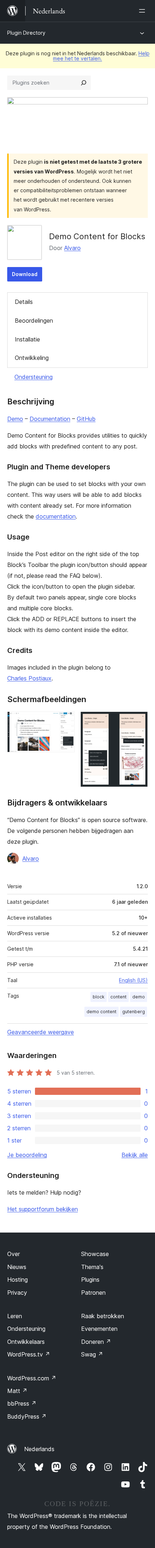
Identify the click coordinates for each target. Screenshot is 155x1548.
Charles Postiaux (29, 678)
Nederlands (39, 1449)
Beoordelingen (34, 320)
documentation (56, 516)
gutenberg (133, 1011)
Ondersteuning (33, 376)
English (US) (133, 980)
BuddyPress (26, 1416)
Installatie (27, 339)
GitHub (86, 418)
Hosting (17, 1279)
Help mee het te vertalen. (101, 55)
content (118, 996)
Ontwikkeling (32, 357)
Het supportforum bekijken (42, 1209)
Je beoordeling (27, 1154)
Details (24, 301)
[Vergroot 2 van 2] (138, 721)
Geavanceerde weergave (40, 1032)
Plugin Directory (26, 33)
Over (13, 1253)
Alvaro (72, 247)
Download (24, 274)
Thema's (92, 1266)
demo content (101, 1011)
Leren (14, 1316)
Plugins (90, 1279)
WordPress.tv (28, 1354)
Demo (15, 418)
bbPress (21, 1403)
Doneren (96, 1341)
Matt (17, 1390)
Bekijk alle (134, 1154)
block (99, 996)
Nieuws (16, 1266)
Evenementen (99, 1328)
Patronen (93, 1292)
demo (138, 996)
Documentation (50, 418)
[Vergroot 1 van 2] (64, 721)
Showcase (95, 1253)
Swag (92, 1354)
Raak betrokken (102, 1316)
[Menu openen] (143, 11)
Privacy (17, 1292)
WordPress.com (31, 1378)
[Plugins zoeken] (83, 83)
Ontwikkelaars (26, 1341)
